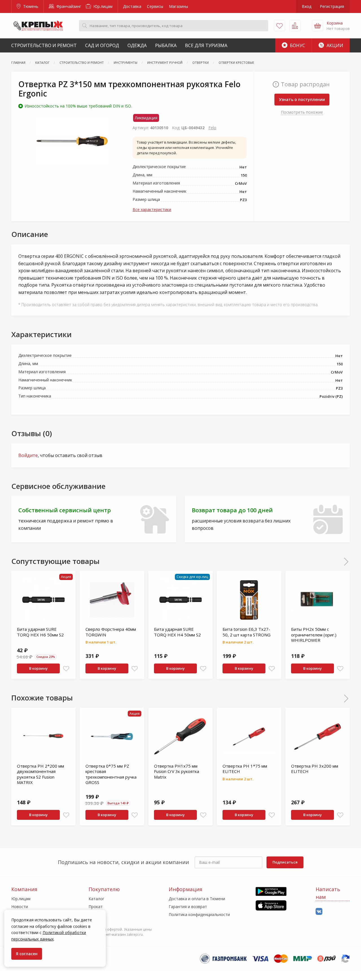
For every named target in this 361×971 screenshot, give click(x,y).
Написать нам (328, 893)
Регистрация (332, 6)
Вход (306, 6)
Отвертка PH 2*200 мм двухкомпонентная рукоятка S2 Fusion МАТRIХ (40, 774)
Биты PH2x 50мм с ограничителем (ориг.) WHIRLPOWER (313, 634)
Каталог (96, 898)
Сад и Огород (102, 45)
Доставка (132, 6)
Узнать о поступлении (302, 99)
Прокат (96, 906)
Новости (19, 906)
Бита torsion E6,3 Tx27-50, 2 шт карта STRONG (246, 632)
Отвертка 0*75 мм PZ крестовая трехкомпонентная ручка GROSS (111, 774)
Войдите (28, 455)
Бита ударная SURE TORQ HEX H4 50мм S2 (177, 632)
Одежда (137, 45)
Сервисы (155, 6)
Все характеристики (152, 209)
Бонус (297, 45)
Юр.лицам (102, 6)
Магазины (178, 6)
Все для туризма (206, 45)
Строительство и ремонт (44, 45)
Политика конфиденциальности (199, 914)
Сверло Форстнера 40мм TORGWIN (110, 632)
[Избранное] (279, 25)
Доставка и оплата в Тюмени (197, 898)
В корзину (38, 668)
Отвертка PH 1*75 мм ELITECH (245, 768)
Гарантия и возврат (188, 906)
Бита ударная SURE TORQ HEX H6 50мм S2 (40, 632)
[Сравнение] (295, 25)
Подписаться (285, 862)
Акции (334, 45)
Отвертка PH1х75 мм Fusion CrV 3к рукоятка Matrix (176, 771)
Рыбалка (166, 45)
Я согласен (27, 953)
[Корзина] (317, 25)
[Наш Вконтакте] (319, 911)
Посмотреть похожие (302, 112)
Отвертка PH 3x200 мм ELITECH (314, 768)
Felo (212, 127)
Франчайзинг (68, 6)
